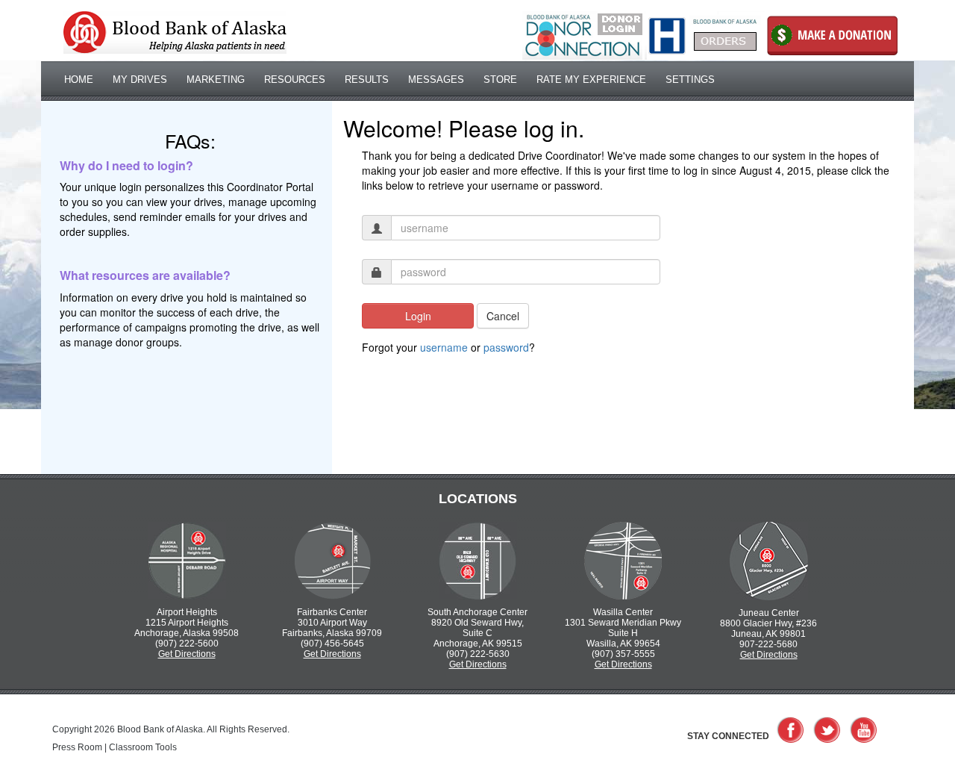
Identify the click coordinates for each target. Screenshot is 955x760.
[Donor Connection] (582, 35)
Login (418, 315)
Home (78, 79)
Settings (690, 79)
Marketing (216, 79)
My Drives (140, 79)
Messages (436, 79)
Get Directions (187, 654)
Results (367, 79)
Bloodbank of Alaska (174, 32)
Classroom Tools (143, 747)
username (444, 347)
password (506, 347)
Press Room (77, 747)
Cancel (502, 315)
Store (500, 79)
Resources (294, 79)
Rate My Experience (591, 79)
